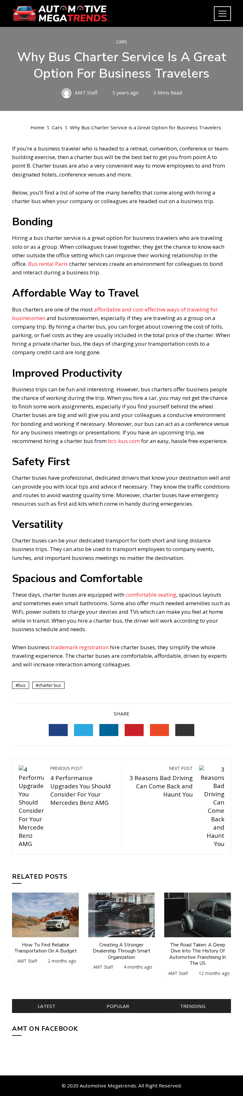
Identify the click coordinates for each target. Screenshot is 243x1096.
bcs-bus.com (124, 441)
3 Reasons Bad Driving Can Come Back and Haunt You (161, 781)
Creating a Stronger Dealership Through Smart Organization (121, 951)
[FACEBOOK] (58, 730)
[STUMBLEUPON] (159, 730)
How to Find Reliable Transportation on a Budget (45, 948)
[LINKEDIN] (108, 730)
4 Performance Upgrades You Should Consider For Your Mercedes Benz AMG (80, 786)
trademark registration (80, 647)
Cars (121, 42)
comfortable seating (151, 594)
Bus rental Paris (48, 263)
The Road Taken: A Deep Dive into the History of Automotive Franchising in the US (197, 954)
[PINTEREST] (134, 730)
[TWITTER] (83, 730)
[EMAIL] (184, 730)
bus (22, 685)
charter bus (50, 685)
